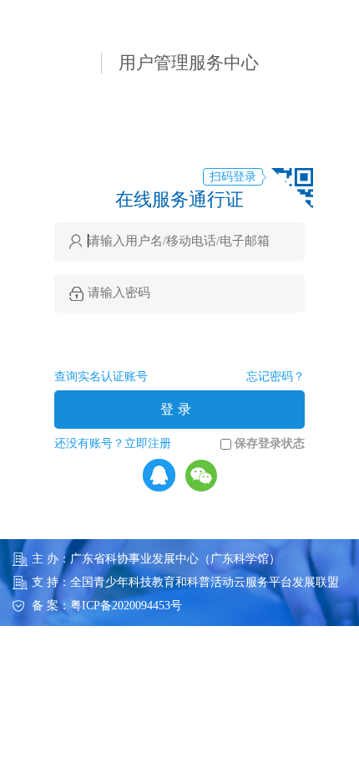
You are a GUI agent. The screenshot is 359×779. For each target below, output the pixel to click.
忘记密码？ (275, 376)
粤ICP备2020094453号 (126, 605)
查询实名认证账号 (101, 376)
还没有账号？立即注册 (112, 443)
